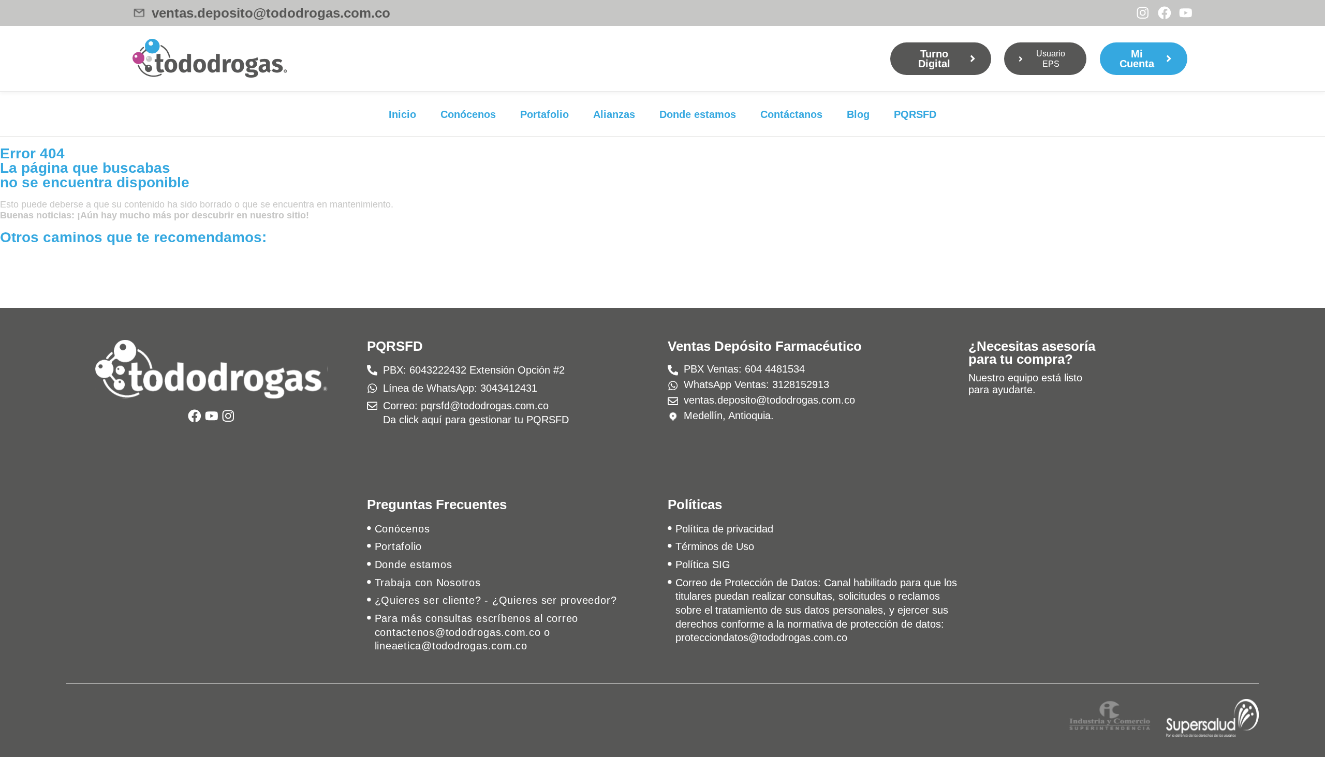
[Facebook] (1164, 13)
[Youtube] (1185, 13)
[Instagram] (1143, 13)
